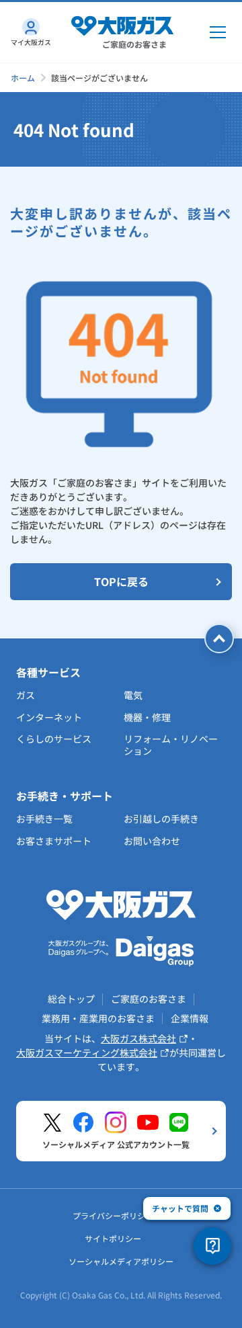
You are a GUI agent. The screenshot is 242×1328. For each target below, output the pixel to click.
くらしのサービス (53, 738)
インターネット (49, 717)
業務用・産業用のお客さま (98, 1018)
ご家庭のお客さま (148, 998)
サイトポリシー (113, 1238)
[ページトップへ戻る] (219, 638)
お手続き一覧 (44, 818)
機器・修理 (147, 717)
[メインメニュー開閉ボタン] (217, 32)
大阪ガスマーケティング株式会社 (86, 1052)
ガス (25, 695)
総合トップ (71, 998)
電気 (133, 695)
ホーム (23, 78)
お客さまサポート (53, 840)
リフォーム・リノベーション (171, 744)
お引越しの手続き (161, 818)
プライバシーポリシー (113, 1215)
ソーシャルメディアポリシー (121, 1261)
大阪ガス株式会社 (138, 1038)
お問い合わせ (152, 840)
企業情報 (189, 1018)
